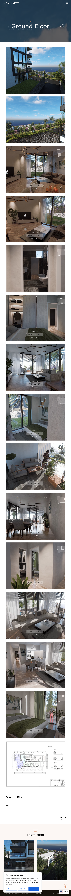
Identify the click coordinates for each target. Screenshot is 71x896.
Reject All (22, 888)
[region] (22, 882)
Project (62, 26)
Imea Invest (11, 3)
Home (62, 24)
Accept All (34, 888)
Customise (11, 888)
